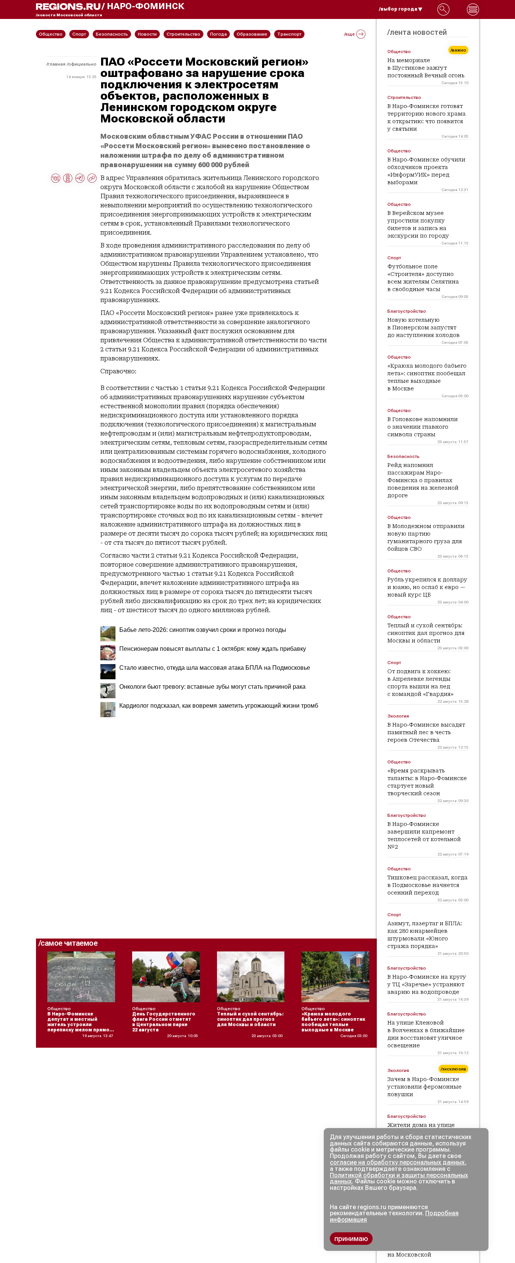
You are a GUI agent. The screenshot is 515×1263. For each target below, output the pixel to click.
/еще (349, 34)
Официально (82, 64)
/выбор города (398, 9)
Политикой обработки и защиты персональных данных (399, 1178)
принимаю (351, 1239)
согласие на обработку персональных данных (397, 1162)
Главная (57, 64)
